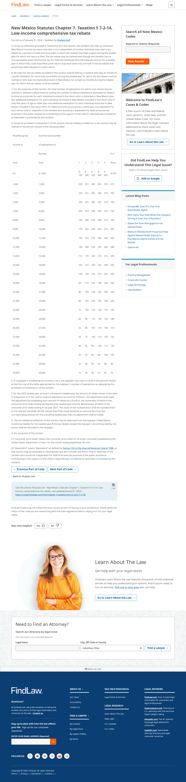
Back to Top (94, 669)
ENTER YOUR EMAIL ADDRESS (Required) (30, 736)
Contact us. (38, 713)
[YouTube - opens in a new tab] (37, 756)
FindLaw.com (150, 697)
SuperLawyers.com (153, 708)
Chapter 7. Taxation (41, 16)
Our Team (74, 697)
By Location (75, 724)
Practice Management (139, 275)
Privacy (24, 773)
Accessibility (75, 702)
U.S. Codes (109, 729)
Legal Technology (137, 284)
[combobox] (47, 648)
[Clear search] (141, 648)
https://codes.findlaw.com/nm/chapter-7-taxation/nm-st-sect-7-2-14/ (50, 494)
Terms (14, 773)
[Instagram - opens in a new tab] (52, 756)
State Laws (109, 718)
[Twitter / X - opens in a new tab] (44, 756)
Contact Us (75, 707)
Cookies (48, 773)
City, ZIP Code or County (93, 642)
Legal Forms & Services (115, 697)
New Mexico (24, 16)
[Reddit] (59, 756)
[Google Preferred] (66, 756)
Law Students (135, 289)
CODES (13, 16)
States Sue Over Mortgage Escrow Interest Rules (145, 225)
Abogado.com (151, 719)
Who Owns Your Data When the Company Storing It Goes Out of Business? (149, 216)
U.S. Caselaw (110, 724)
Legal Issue (22, 642)
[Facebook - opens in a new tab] (30, 756)
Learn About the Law (114, 713)
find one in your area (127, 587)
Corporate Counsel (137, 279)
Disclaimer (36, 773)
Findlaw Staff (63, 40)
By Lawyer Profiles (78, 734)
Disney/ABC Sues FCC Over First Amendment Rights (144, 208)
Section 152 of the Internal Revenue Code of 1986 (88, 448)
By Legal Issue (76, 729)
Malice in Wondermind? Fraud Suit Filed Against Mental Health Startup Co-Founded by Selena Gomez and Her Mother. (148, 237)
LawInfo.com (150, 730)
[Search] (172, 5)
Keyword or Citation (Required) (142, 43)
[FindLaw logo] (21, 5)
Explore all (133, 247)
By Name (74, 739)
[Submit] (53, 742)
